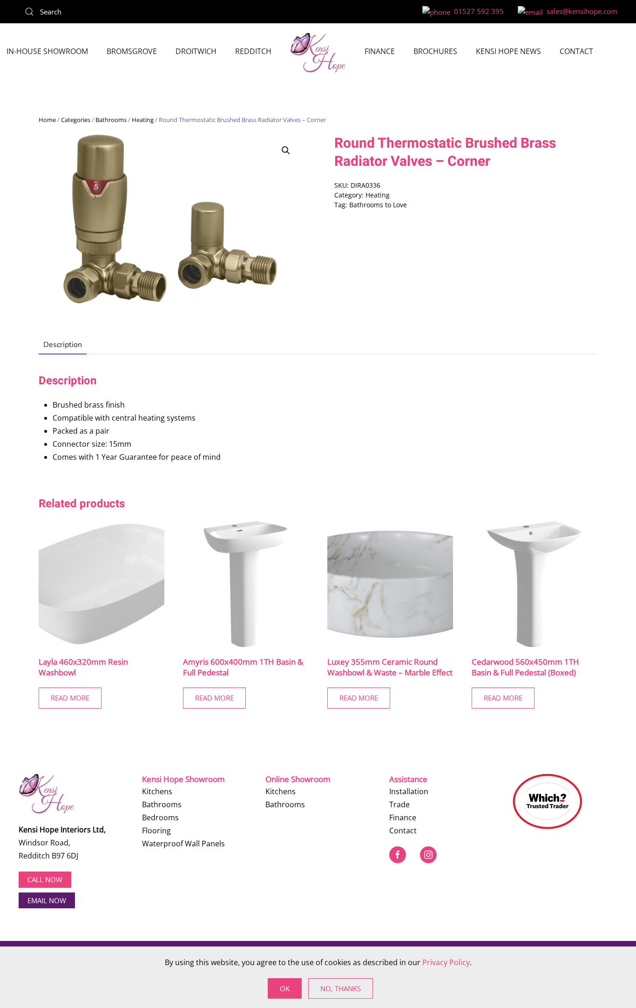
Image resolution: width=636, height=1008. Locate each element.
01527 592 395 (477, 11)
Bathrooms (111, 120)
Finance (380, 51)
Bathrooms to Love (378, 204)
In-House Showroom (47, 51)
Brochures (435, 51)
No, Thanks (340, 988)
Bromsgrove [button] (132, 51)
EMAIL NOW (46, 900)
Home (47, 120)
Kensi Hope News (508, 51)
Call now (44, 879)
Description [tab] (62, 345)
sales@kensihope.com (580, 11)
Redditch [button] (253, 51)
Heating (143, 120)
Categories (75, 120)
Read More (70, 697)
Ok (285, 988)
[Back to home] (318, 53)
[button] (285, 150)
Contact (576, 51)
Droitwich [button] (196, 51)
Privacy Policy (446, 962)
